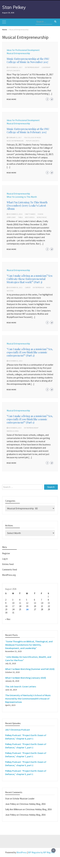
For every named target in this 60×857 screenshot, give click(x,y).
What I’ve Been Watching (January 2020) (25, 677)
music (48, 287)
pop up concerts (13, 71)
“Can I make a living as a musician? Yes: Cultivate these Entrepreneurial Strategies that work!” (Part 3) (30, 279)
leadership (46, 67)
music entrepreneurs (15, 141)
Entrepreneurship (32, 67)
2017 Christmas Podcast (17, 729)
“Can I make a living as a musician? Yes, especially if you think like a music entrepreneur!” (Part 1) (30, 419)
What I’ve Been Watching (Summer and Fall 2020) (29, 669)
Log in (5, 558)
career (27, 287)
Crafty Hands (30, 214)
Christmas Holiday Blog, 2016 (32, 804)
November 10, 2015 (15, 361)
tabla (20, 217)
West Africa (29, 217)
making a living (13, 431)
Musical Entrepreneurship (18, 53)
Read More (11, 99)
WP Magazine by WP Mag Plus (41, 852)
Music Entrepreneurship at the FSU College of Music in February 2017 (28, 130)
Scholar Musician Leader (24, 798)
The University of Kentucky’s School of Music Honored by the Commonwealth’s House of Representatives (28, 698)
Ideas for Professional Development (23, 50)
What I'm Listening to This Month (22, 196)
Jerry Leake (11, 217)
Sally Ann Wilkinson (13, 809)
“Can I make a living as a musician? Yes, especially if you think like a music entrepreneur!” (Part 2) (30, 352)
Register (6, 553)
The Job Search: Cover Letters (20, 686)
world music (42, 217)
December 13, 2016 (15, 214)
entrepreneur (38, 287)
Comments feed (9, 569)
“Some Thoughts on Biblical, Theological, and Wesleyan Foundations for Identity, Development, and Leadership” (29, 645)
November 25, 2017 (15, 67)
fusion (40, 214)
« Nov (7, 619)
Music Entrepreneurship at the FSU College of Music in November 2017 (28, 60)
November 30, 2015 (15, 287)
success (10, 291)
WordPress (22, 852)
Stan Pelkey (14, 7)
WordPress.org (9, 575)
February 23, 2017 (15, 138)
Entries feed (8, 564)
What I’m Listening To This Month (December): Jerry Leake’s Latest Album (27, 205)
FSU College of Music (32, 138)
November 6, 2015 (15, 428)
